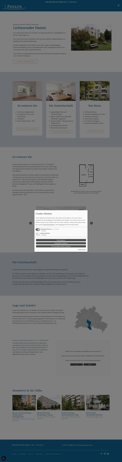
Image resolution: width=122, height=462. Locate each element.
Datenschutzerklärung (49, 224)
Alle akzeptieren (61, 240)
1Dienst (43, 230)
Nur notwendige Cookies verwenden (61, 246)
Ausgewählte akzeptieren (61, 243)
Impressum (62, 224)
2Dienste (43, 235)
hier (72, 224)
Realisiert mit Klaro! (82, 249)
